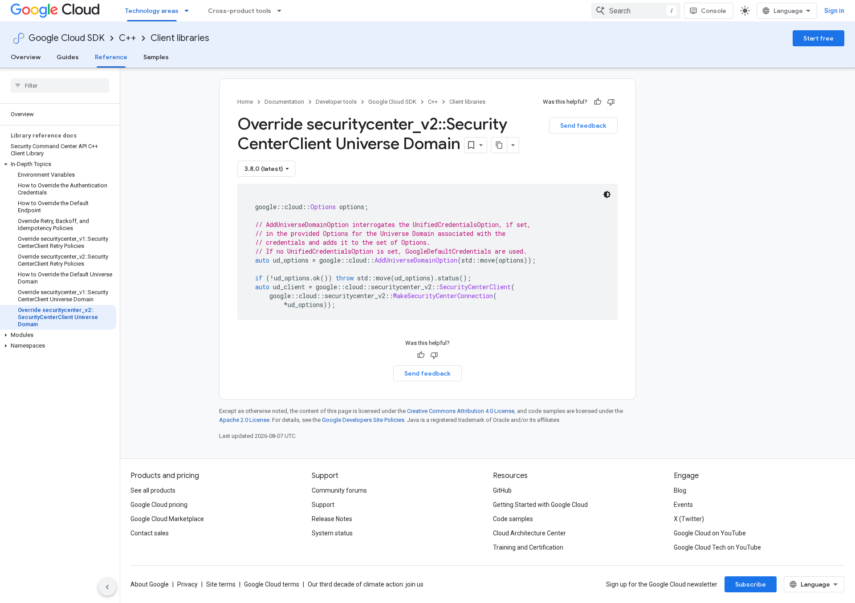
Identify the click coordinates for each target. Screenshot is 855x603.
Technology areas (152, 11)
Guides (68, 57)
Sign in (834, 10)
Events (683, 504)
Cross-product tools (239, 11)
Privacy (187, 584)
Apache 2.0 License (244, 420)
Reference (111, 57)
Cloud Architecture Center (529, 533)
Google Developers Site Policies (363, 420)
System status (332, 533)
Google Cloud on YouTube (710, 533)
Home (245, 101)
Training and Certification (528, 547)
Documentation (284, 101)
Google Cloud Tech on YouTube (717, 547)
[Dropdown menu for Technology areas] (189, 10)
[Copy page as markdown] (499, 145)
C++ (127, 38)
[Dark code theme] (607, 194)
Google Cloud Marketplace (167, 518)
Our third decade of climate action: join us (365, 584)
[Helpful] (597, 102)
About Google (149, 584)
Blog (680, 490)
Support (323, 504)
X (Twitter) (689, 518)
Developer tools (336, 101)
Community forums (339, 490)
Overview (26, 57)
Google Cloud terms (271, 584)
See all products (152, 490)
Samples (156, 57)
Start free (818, 38)
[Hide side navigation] (107, 587)
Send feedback (583, 125)
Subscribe (750, 584)
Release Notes (332, 518)
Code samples (513, 518)
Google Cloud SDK (66, 38)
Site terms (221, 584)
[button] (58, 164)
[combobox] (635, 11)
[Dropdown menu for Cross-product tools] (282, 10)
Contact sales (149, 533)
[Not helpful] (611, 102)
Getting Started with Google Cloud (540, 504)
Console (713, 11)
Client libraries (180, 38)
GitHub (502, 490)
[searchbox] (60, 85)
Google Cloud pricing (158, 504)
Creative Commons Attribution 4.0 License (460, 411)
